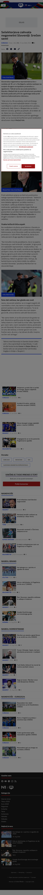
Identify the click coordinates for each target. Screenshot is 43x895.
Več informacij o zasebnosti (26, 146)
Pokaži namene (13, 166)
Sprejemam (28, 166)
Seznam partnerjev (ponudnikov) (12, 160)
